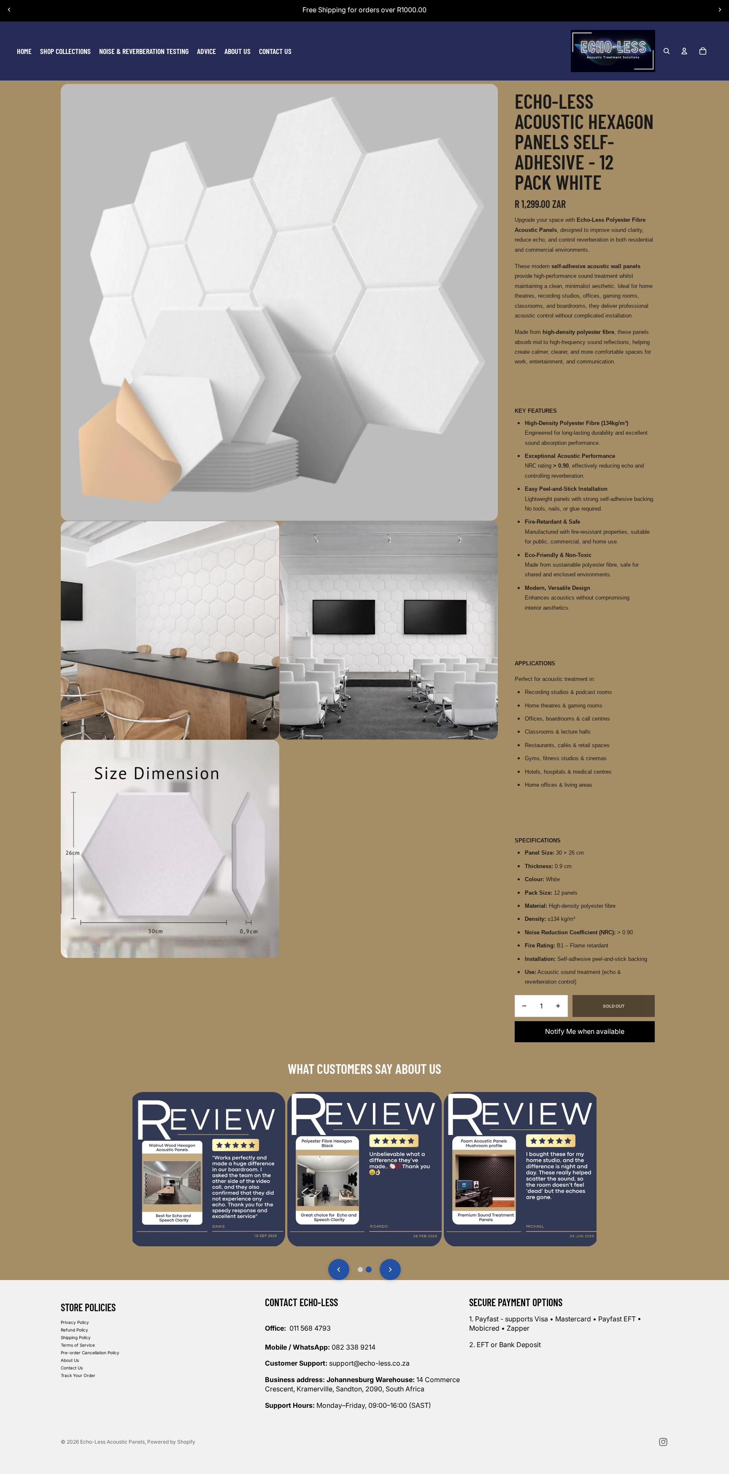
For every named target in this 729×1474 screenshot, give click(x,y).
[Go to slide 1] (360, 1269)
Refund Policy (74, 1329)
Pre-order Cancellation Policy (90, 1352)
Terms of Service (78, 1345)
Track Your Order (78, 1375)
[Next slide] (719, 9)
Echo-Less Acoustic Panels (112, 1442)
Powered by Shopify (171, 1442)
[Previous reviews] (338, 1269)
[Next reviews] (390, 1269)
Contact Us (72, 1367)
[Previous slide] (9, 9)
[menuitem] (24, 51)
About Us (70, 1360)
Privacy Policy (75, 1322)
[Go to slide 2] (369, 1269)
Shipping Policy (76, 1337)
